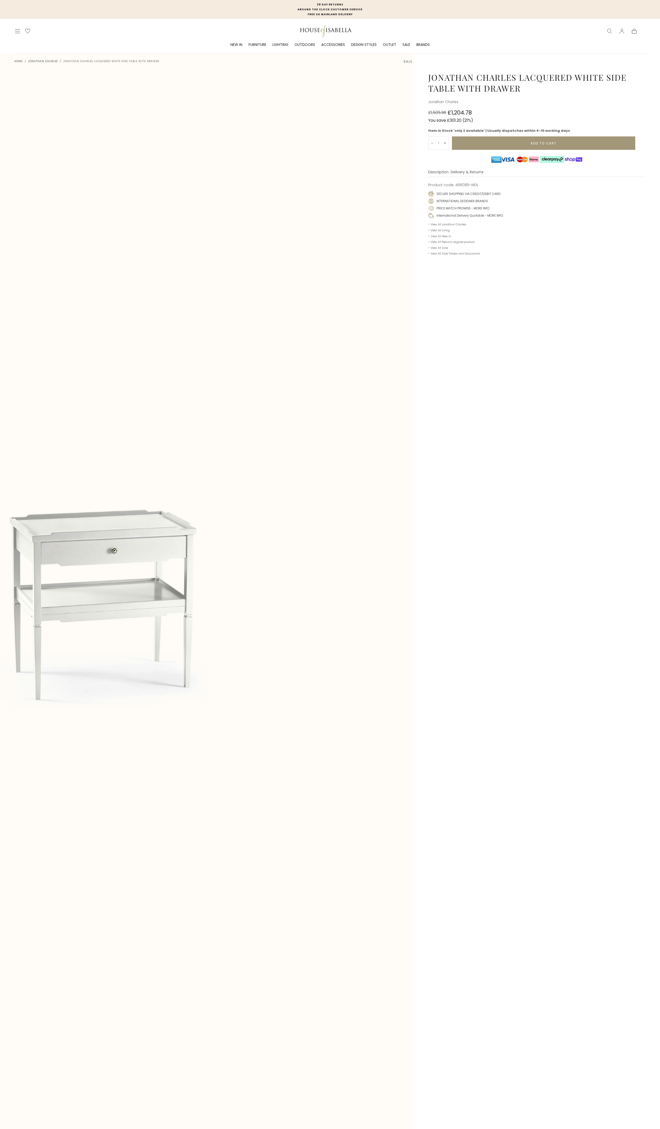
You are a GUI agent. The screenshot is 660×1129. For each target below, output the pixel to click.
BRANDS (423, 45)
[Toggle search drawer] (609, 31)
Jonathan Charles (43, 61)
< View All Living (439, 230)
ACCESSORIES (333, 45)
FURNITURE (257, 45)
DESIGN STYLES (364, 45)
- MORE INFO (480, 208)
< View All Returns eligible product (451, 242)
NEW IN (236, 45)
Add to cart (544, 143)
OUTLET (389, 45)
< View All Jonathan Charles (447, 224)
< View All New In (439, 236)
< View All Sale (438, 248)
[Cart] (634, 31)
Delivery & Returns (467, 172)
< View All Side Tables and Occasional (454, 253)
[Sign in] (622, 31)
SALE (406, 45)
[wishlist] (28, 31)
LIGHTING (280, 45)
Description (438, 172)
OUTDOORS (304, 45)
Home (18, 61)
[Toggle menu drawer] (17, 31)
